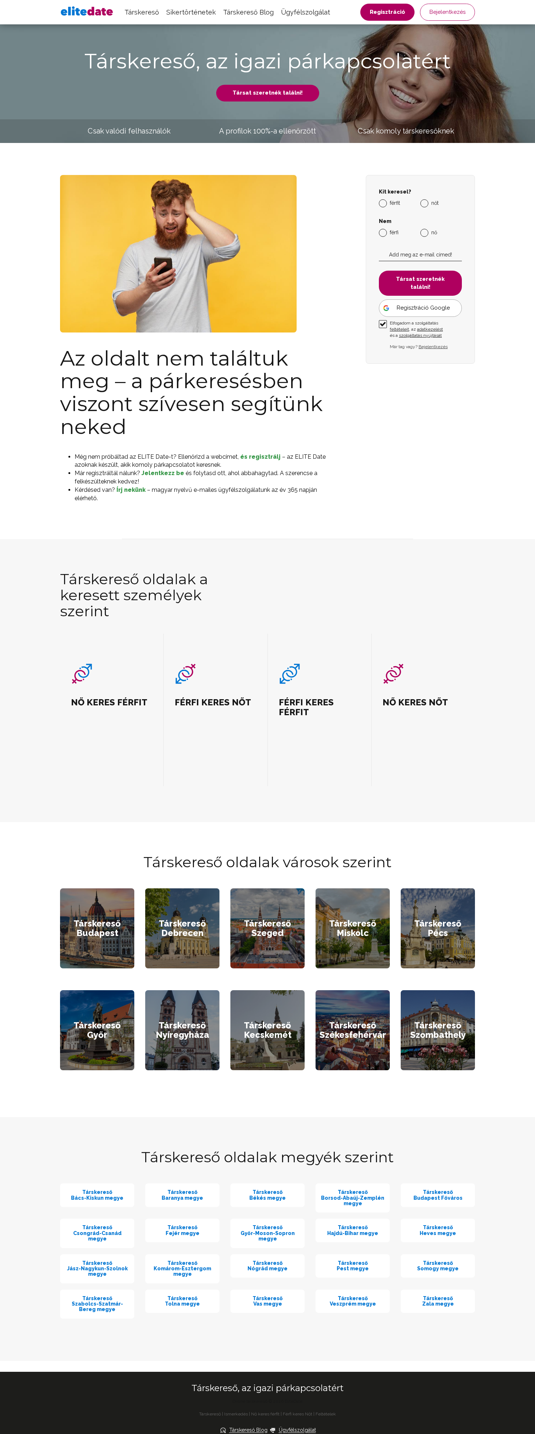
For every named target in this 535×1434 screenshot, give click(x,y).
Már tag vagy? (419, 346)
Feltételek (326, 1414)
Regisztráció (387, 12)
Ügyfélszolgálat (305, 12)
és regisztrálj (260, 456)
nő (434, 232)
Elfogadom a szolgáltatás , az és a (416, 329)
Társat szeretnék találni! (268, 92)
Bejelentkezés (447, 12)
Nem (385, 221)
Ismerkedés (236, 1414)
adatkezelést (430, 329)
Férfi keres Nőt (297, 1414)
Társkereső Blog (248, 12)
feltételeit (399, 329)
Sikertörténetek (191, 12)
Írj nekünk (131, 489)
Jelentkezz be (163, 473)
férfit (395, 203)
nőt (435, 203)
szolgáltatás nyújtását (420, 335)
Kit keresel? (395, 192)
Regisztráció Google (423, 307)
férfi (394, 232)
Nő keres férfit (265, 1414)
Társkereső (141, 12)
